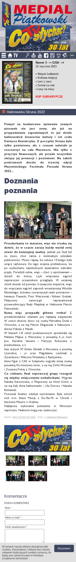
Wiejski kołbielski (48, 74)
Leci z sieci (45, 81)
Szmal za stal (46, 85)
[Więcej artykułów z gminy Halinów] (4, 112)
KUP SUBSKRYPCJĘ (49, 96)
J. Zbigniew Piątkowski (56, 417)
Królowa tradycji (47, 77)
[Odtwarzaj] (38, 220)
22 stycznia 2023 (46, 66)
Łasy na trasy (46, 89)
